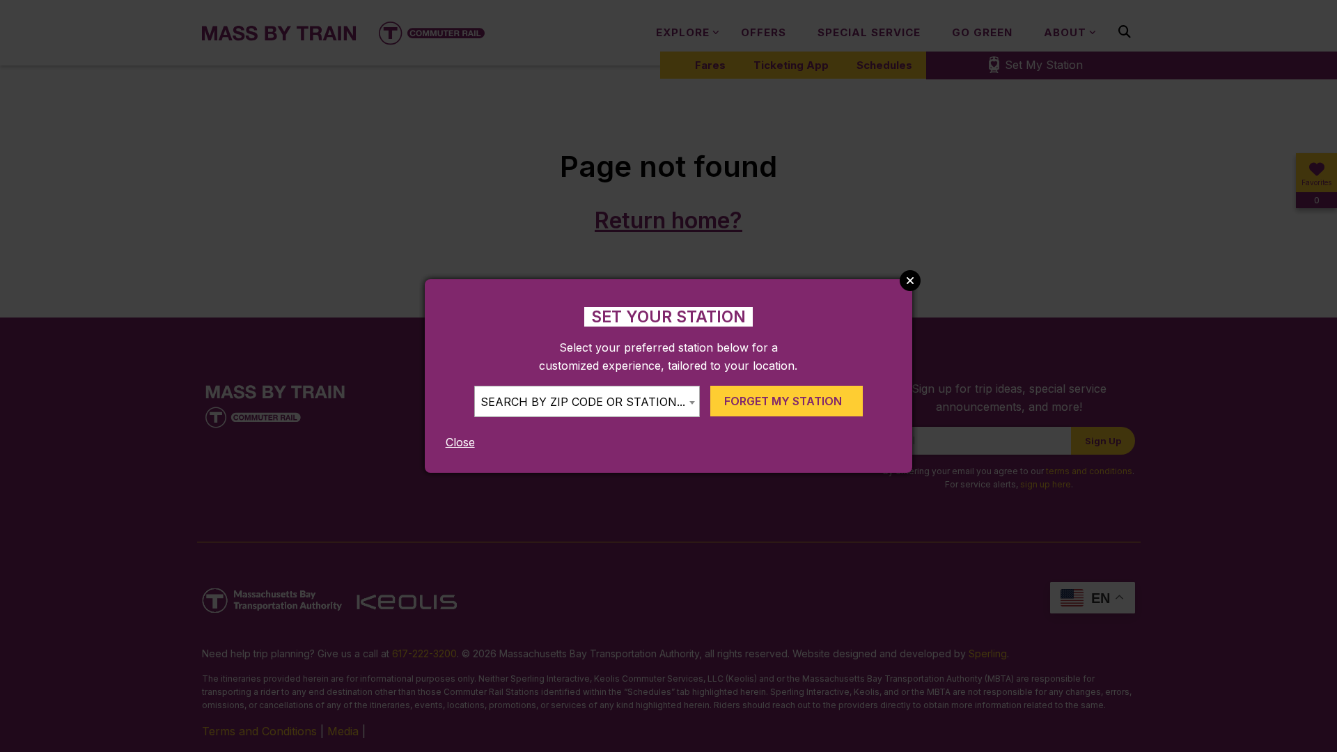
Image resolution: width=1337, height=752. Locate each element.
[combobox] (587, 401)
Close (460, 442)
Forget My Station (783, 401)
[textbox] (587, 402)
